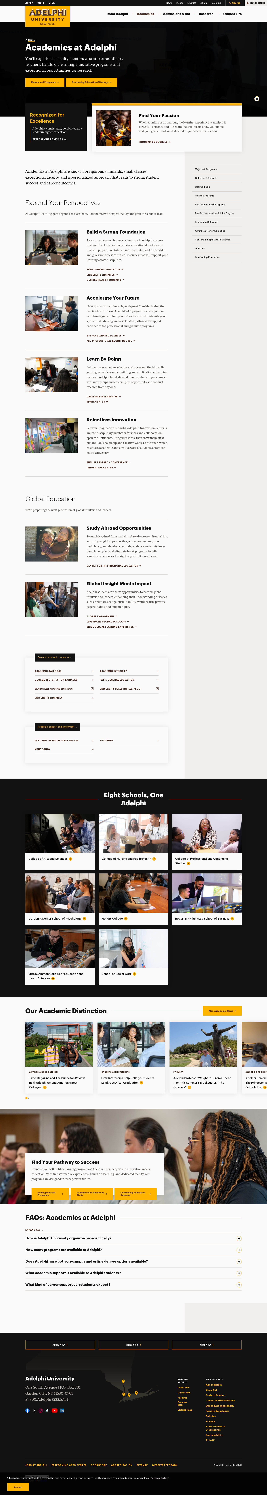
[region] (133, 1060)
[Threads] (34, 1410)
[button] (235, 3)
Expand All (32, 1230)
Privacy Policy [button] (159, 1478)
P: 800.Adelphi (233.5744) (47, 1400)
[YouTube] (54, 1410)
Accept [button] (18, 1487)
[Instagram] (40, 1410)
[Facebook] (27, 1410)
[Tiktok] (47, 1410)
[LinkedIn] (62, 1410)
